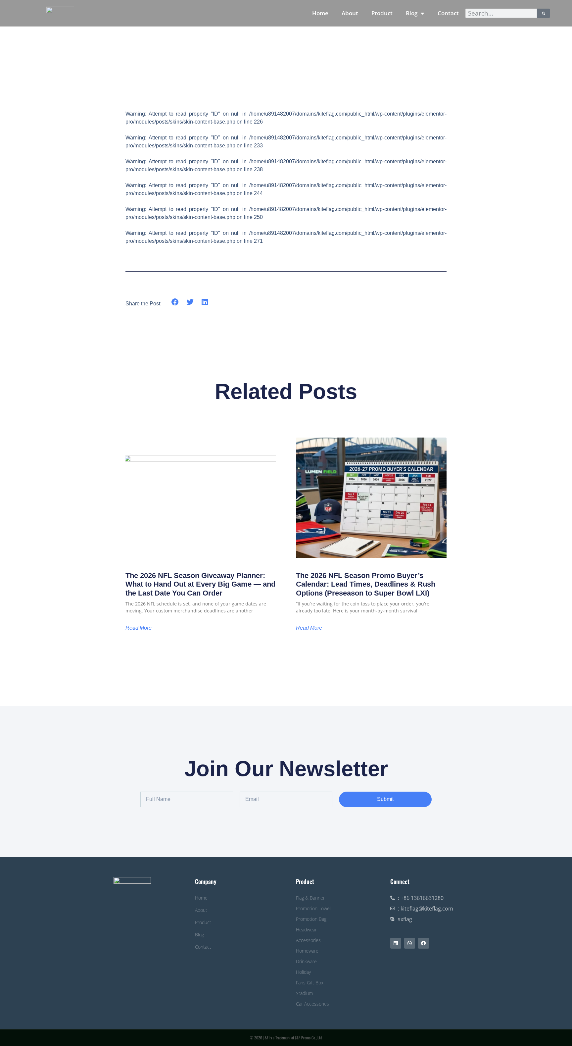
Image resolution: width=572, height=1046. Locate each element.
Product (382, 13)
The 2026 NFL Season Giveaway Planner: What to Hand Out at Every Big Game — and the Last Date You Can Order (200, 584)
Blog (411, 13)
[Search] (543, 13)
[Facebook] (423, 943)
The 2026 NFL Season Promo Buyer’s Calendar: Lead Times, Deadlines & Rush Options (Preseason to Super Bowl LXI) (365, 584)
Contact (448, 13)
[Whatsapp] (409, 943)
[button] (175, 302)
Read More (138, 628)
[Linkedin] (395, 943)
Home (320, 13)
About (350, 13)
